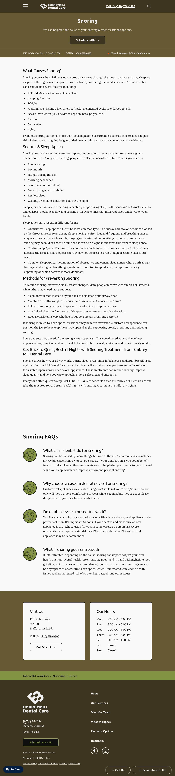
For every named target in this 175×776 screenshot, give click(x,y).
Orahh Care (74, 763)
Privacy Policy (30, 763)
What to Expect (101, 721)
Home (94, 693)
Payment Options (102, 731)
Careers (63, 763)
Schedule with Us (87, 40)
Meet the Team (100, 712)
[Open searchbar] (149, 6)
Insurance (97, 740)
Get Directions (46, 647)
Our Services (99, 703)
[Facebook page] (94, 750)
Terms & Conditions (48, 763)
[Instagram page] (105, 750)
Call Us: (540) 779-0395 (120, 6)
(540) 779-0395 (83, 53)
